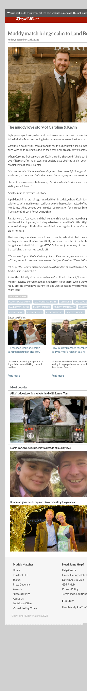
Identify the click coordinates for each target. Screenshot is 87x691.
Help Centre (69, 570)
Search (17, 579)
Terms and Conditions (74, 593)
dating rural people (45, 301)
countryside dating (20, 301)
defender (66, 301)
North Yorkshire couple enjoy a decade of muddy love (40, 447)
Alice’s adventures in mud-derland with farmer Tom (39, 393)
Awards (17, 589)
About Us (18, 598)
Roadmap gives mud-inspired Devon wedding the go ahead (43, 502)
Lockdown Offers (22, 603)
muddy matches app (64, 307)
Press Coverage (21, 584)
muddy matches (41, 307)
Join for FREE (20, 574)
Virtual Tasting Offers (25, 608)
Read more (14, 375)
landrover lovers (19, 307)
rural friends (34, 312)
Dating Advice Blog (73, 579)
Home (16, 570)
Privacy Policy (70, 589)
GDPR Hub (68, 584)
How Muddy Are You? (74, 607)
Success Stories (17, 296)
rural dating (16, 312)
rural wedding (54, 312)
